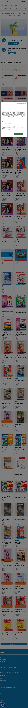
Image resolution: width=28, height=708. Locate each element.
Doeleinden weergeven (8, 133)
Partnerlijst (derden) (6, 129)
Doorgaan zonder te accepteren (21, 103)
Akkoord (18, 133)
